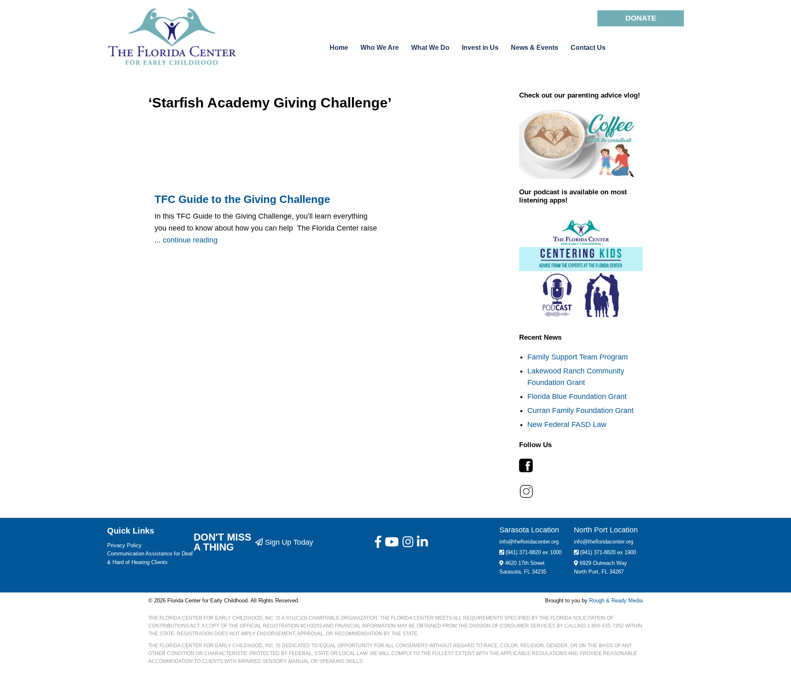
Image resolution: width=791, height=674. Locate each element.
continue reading (190, 240)
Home (339, 47)
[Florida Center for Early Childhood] (179, 36)
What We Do (430, 47)
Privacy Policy (124, 545)
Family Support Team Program (577, 357)
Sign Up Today (288, 542)
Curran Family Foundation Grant (580, 410)
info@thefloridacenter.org (529, 542)
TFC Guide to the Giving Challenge (242, 199)
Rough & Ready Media (616, 600)
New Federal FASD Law (566, 424)
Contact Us (588, 47)
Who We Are (379, 47)
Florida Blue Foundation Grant (577, 396)
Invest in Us (480, 47)
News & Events (534, 47)
